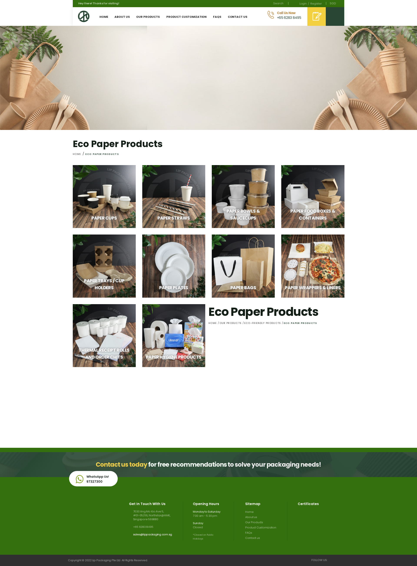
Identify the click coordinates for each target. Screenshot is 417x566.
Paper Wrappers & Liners (313, 288)
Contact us (252, 538)
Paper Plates (173, 288)
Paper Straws (173, 218)
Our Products (231, 323)
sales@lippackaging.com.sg (152, 534)
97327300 (94, 481)
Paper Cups (104, 218)
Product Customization (260, 527)
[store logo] (83, 16)
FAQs (248, 533)
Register (316, 4)
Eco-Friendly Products (263, 323)
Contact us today (121, 464)
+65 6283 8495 (143, 527)
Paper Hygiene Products (174, 357)
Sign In (303, 4)
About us (251, 517)
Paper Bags (243, 288)
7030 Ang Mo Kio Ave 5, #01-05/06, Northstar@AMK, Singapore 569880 (151, 515)
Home (77, 154)
